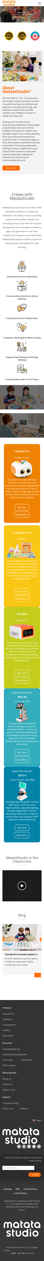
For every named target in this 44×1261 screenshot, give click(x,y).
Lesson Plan (26, 1060)
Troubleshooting (10, 1103)
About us (7, 1078)
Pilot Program (9, 1065)
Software (24, 1108)
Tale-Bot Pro (8, 1014)
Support (6, 1097)
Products (7, 1007)
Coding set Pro (9, 1024)
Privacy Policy (30, 1189)
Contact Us (8, 1084)
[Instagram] (39, 1146)
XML (18, 1189)
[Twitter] (24, 1146)
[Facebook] (19, 1146)
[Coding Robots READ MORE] (22, 397)
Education (7, 1043)
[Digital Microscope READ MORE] (22, 425)
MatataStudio (9, 1072)
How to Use (8, 1108)
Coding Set (7, 1019)
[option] (9, 36)
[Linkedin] (29, 1146)
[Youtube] (34, 1146)
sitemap (7, 1189)
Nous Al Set (8, 1035)
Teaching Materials (11, 1049)
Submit (35, 1174)
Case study (7, 1060)
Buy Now (22, 507)
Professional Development (15, 1054)
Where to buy (9, 1089)
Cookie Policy (20, 1193)
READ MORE (11, 168)
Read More (22, 514)
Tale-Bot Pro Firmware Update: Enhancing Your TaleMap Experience (22, 954)
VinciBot (6, 1030)
